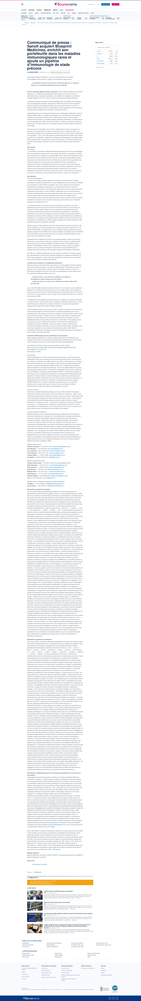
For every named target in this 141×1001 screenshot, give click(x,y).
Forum (92, 13)
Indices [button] (36, 13)
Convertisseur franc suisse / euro (103, 945)
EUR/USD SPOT (100, 61)
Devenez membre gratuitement (47, 883)
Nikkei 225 (24, 16)
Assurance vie (58, 953)
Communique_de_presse (39, 864)
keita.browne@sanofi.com (55, 469)
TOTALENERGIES (101, 63)
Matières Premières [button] (83, 13)
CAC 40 (98, 58)
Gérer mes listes (99, 67)
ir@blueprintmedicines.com (56, 486)
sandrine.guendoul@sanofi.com (61, 446)
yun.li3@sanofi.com (50, 478)
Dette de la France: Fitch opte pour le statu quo (57, 902)
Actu (61, 10)
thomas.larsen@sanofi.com (63, 463)
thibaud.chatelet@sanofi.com (59, 476)
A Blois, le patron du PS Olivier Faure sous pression (58, 891)
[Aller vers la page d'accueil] (69, 4)
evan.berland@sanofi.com (55, 449)
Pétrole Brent (99, 53)
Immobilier (47, 10)
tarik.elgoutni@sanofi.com (56, 474)
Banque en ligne (26, 953)
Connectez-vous (45, 882)
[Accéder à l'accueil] (22, 22)
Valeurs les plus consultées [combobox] (103, 47)
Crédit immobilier (59, 955)
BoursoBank (69, 10)
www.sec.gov (57, 849)
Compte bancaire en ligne (28, 955)
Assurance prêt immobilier (94, 953)
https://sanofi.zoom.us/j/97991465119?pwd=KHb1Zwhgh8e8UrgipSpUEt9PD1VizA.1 (52, 347)
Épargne (32, 10)
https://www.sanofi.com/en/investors (44, 827)
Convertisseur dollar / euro (77, 945)
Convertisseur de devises (77, 943)
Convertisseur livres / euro (102, 943)
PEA (89, 957)
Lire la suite (78, 897)
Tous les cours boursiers (27, 945)
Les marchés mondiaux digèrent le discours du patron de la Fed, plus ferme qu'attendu (68, 913)
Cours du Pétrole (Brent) (52, 946)
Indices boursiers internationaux (54, 943)
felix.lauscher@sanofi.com (56, 467)
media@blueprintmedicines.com (55, 484)
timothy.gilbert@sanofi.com (57, 455)
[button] (22, 4)
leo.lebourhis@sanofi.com (57, 451)
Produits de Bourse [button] (46, 13)
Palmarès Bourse (51, 945)
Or (97, 56)
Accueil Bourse (25, 943)
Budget (39, 10)
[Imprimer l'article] (23, 55)
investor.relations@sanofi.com (57, 825)
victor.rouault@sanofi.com (56, 453)
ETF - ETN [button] (56, 13)
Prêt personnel (58, 957)
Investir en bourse (92, 955)
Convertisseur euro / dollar (77, 946)
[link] (23, 972)
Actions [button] (31, 13)
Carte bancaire (25, 957)
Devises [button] (74, 13)
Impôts (55, 10)
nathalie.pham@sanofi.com (57, 471)
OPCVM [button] (63, 13)
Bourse (23, 10)
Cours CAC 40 (25, 946)
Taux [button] (68, 13)
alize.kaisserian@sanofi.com (59, 465)
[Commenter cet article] (23, 42)
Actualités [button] (23, 13)
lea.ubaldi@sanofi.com (53, 457)
